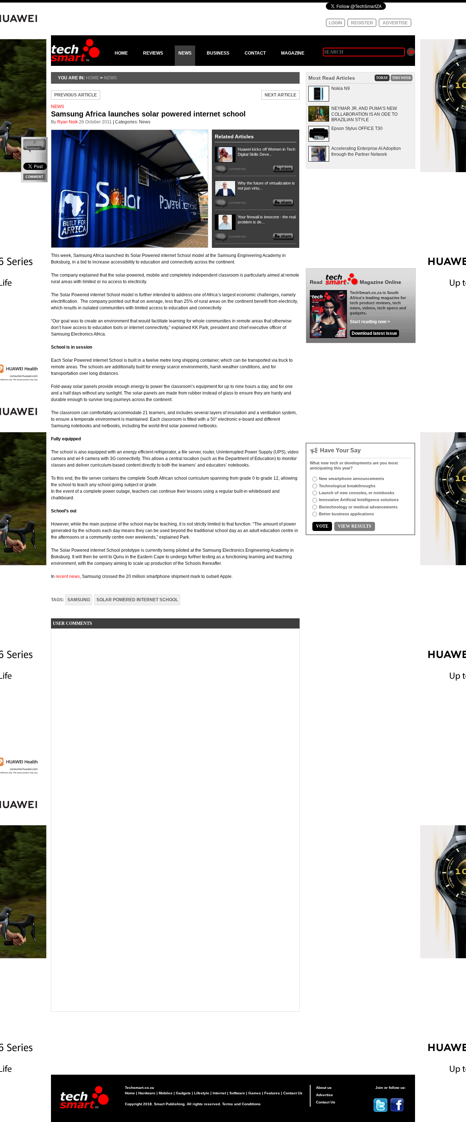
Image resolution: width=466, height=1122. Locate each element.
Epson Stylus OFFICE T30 (357, 128)
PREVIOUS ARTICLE (75, 95)
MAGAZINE (292, 53)
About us (324, 1088)
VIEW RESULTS (354, 526)
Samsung (78, 599)
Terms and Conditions (241, 1104)
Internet (219, 1093)
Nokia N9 (340, 88)
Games (254, 1093)
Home (130, 1093)
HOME (121, 53)
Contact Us (293, 1093)
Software (237, 1093)
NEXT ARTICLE (280, 95)
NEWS (184, 53)
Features (272, 1093)
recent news (68, 576)
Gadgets (183, 1093)
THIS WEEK (401, 78)
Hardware (146, 1093)
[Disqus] (175, 725)
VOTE (322, 526)
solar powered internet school (137, 599)
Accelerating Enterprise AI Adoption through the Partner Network (366, 151)
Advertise (324, 1095)
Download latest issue (374, 333)
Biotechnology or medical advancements (358, 507)
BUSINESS (218, 53)
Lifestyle (201, 1093)
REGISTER (362, 22)
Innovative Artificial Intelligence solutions (359, 499)
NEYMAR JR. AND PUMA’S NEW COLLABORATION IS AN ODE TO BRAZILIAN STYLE (364, 114)
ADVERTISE (395, 22)
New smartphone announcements (351, 478)
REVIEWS (153, 53)
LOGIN (335, 22)
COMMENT (34, 177)
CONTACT (255, 53)
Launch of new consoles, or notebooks (356, 493)
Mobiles (166, 1093)
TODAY (382, 78)
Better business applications (346, 514)
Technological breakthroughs (347, 486)
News (110, 77)
